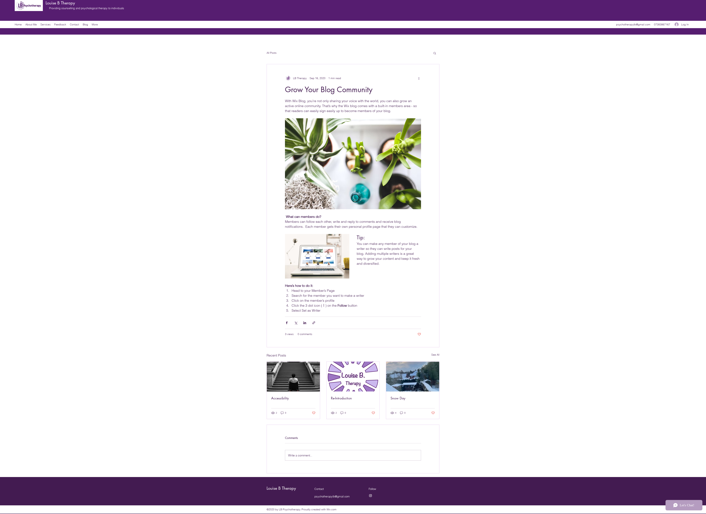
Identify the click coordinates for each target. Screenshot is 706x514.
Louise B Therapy (60, 3)
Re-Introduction (341, 398)
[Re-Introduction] (353, 376)
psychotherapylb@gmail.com (633, 24)
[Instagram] (370, 495)
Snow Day (398, 398)
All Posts (272, 52)
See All (435, 354)
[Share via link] (313, 323)
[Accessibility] (293, 376)
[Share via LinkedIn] (304, 323)
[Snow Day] (412, 376)
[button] (434, 53)
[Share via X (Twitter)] (295, 323)
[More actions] (419, 78)
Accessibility (280, 398)
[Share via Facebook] (286, 323)
